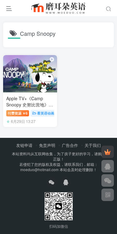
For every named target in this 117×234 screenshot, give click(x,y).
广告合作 (70, 145)
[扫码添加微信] (107, 180)
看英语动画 (45, 112)
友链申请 (24, 145)
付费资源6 (17, 112)
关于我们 (93, 145)
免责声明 (47, 145)
